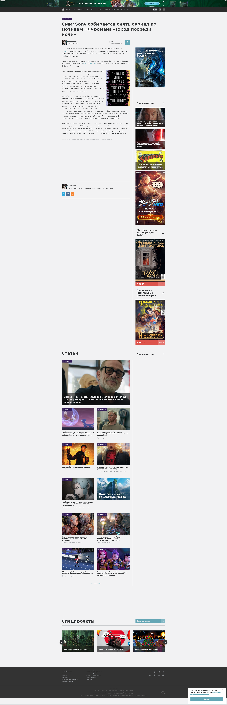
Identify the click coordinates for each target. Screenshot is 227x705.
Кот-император (71, 41)
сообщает (65, 51)
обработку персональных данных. (205, 693)
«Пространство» (89, 63)
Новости (67, 18)
